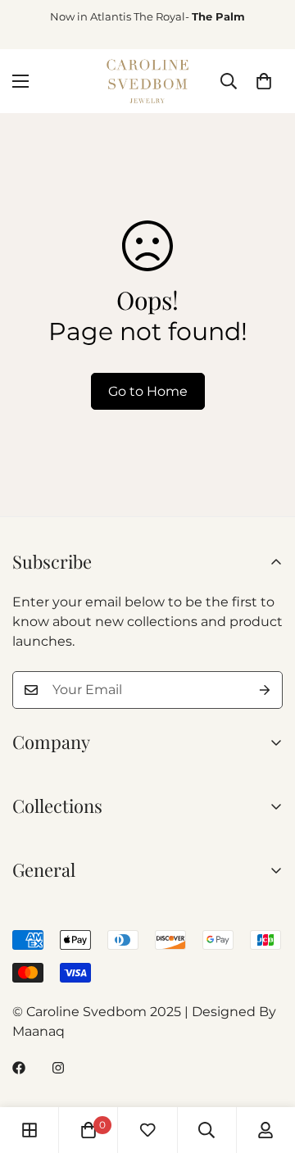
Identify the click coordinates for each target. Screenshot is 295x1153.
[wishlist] (147, 1130)
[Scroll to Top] (265, 1066)
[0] (264, 81)
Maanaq (38, 1031)
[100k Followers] (58, 1067)
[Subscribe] (265, 690)
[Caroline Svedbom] (147, 81)
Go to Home (148, 391)
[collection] (29, 1130)
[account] (265, 1130)
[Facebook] (18, 1067)
